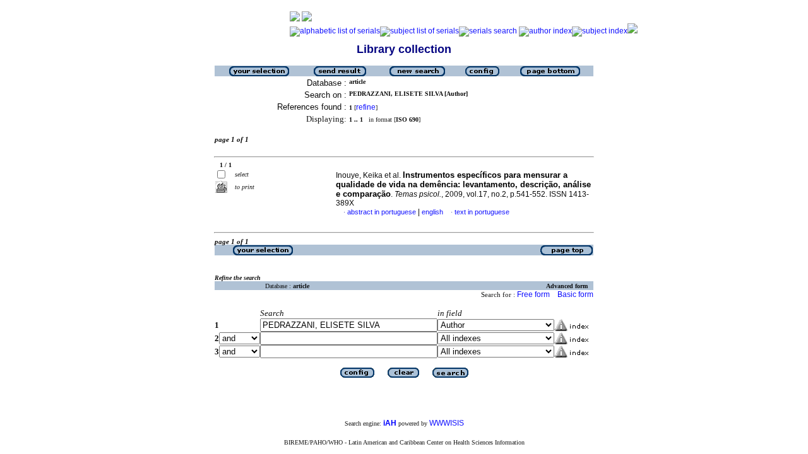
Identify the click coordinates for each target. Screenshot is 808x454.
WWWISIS (446, 423)
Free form (533, 294)
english (432, 212)
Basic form (575, 294)
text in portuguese (481, 212)
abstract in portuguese (381, 212)
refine (366, 107)
